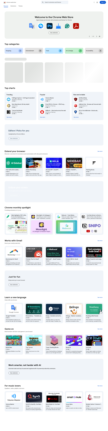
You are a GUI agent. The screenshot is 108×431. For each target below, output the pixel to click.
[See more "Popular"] (42, 117)
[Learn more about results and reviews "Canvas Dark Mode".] (15, 113)
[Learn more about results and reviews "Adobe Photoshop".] (29, 171)
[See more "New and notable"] (76, 117)
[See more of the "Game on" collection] (100, 329)
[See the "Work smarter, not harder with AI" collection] (13, 373)
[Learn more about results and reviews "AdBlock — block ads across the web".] (49, 113)
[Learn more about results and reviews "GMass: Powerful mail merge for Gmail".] (89, 261)
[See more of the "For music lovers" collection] (100, 386)
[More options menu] (94, 2)
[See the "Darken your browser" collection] (13, 195)
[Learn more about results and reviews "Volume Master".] (49, 101)
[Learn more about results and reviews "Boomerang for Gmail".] (9, 261)
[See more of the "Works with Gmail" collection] (100, 240)
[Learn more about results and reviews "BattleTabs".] (9, 349)
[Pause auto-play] (99, 36)
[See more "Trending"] (9, 117)
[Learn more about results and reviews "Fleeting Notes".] (89, 171)
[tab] (5, 6)
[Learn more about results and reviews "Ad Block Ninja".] (82, 101)
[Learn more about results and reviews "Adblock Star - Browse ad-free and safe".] (82, 107)
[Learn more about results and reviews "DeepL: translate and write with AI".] (49, 318)
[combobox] (56, 2)
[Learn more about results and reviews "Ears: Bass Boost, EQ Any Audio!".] (15, 107)
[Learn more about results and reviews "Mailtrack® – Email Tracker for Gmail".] (49, 261)
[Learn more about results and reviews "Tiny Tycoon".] (29, 349)
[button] (97, 2)
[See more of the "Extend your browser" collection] (100, 151)
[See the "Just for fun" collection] (13, 284)
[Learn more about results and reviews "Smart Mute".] (69, 406)
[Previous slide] (89, 36)
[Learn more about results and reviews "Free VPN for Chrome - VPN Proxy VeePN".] (49, 107)
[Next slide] (96, 36)
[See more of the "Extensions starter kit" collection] (54, 32)
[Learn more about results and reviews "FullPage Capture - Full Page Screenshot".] (15, 101)
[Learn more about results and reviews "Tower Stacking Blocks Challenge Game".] (49, 349)
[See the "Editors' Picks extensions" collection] (13, 138)
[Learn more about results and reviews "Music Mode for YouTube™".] (49, 406)
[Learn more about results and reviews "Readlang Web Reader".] (89, 318)
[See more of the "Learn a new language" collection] (100, 297)
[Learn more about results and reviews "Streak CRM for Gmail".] (69, 261)
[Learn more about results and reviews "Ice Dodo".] (90, 349)
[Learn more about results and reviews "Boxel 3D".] (69, 349)
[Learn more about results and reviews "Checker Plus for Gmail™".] (29, 261)
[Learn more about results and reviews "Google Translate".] (9, 318)
